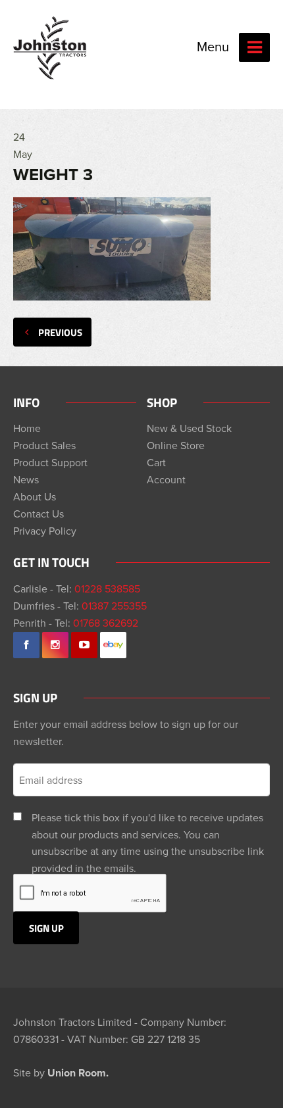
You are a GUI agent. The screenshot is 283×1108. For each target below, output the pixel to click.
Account (166, 479)
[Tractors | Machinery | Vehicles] (50, 48)
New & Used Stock (189, 428)
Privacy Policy (44, 530)
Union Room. (78, 1072)
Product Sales (44, 445)
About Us (34, 496)
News (26, 479)
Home (27, 428)
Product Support (50, 462)
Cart (156, 462)
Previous (60, 332)
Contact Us (38, 513)
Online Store (176, 445)
